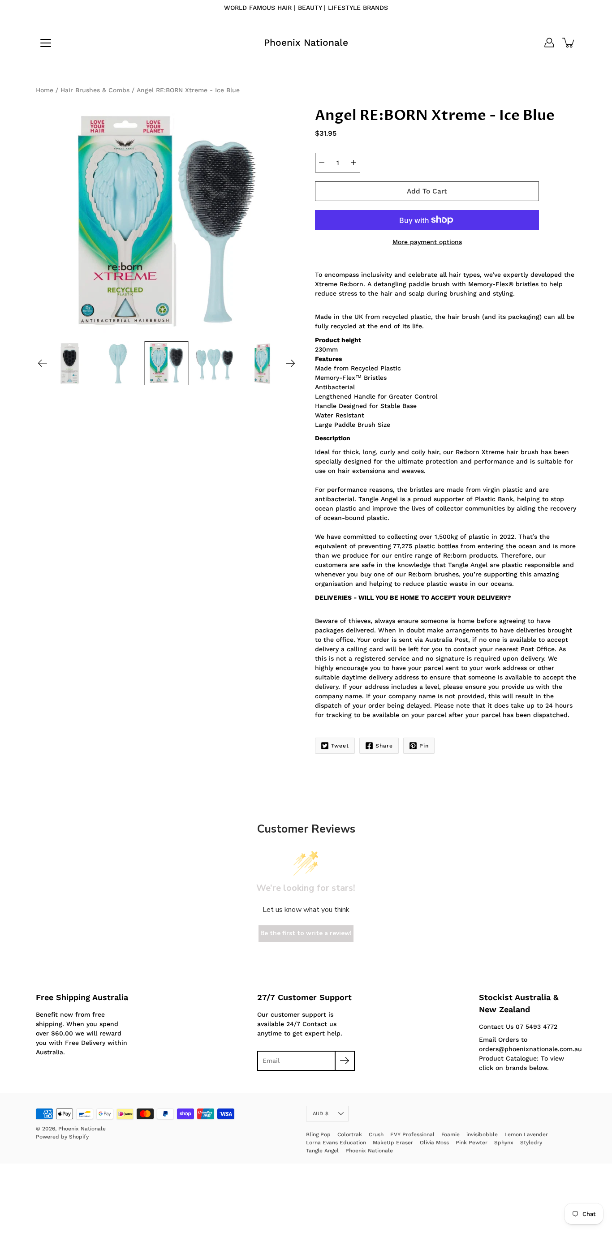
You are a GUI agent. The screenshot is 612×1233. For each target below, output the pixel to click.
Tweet (340, 746)
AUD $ (320, 1114)
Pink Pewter (471, 1142)
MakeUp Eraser (393, 1142)
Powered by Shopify (62, 1137)
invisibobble (482, 1134)
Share (384, 746)
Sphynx (503, 1142)
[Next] (290, 363)
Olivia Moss (434, 1142)
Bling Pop (318, 1134)
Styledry (531, 1142)
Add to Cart (427, 191)
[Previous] (42, 363)
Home (44, 90)
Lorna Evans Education (336, 1142)
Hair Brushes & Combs (94, 90)
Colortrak (349, 1134)
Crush (376, 1134)
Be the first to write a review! (306, 933)
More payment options (427, 241)
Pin (424, 746)
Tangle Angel (322, 1150)
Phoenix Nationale (306, 42)
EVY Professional (412, 1134)
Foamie (450, 1134)
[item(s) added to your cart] (569, 42)
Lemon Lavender (526, 1134)
